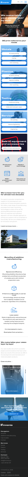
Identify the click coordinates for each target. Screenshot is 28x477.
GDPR (9, 472)
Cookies (3, 472)
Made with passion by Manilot (10, 475)
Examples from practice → (14, 332)
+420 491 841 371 (6, 463)
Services (3, 433)
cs (18, 2)
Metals (3, 445)
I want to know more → (9, 226)
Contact (3, 440)
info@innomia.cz (6, 460)
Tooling (3, 449)
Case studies (5, 438)
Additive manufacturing (8, 435)
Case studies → (7, 361)
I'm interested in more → (14, 329)
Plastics (3, 447)
